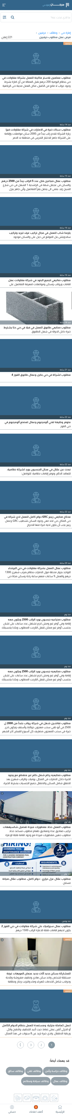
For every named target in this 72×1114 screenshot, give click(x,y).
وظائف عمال (60, 1081)
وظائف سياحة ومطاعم (36, 1081)
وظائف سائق (15, 1071)
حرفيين (42, 33)
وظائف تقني (34, 1071)
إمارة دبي (66, 33)
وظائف (53, 33)
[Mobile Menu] (4, 5)
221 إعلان (6, 37)
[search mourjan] (13, 17)
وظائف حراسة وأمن (56, 1071)
